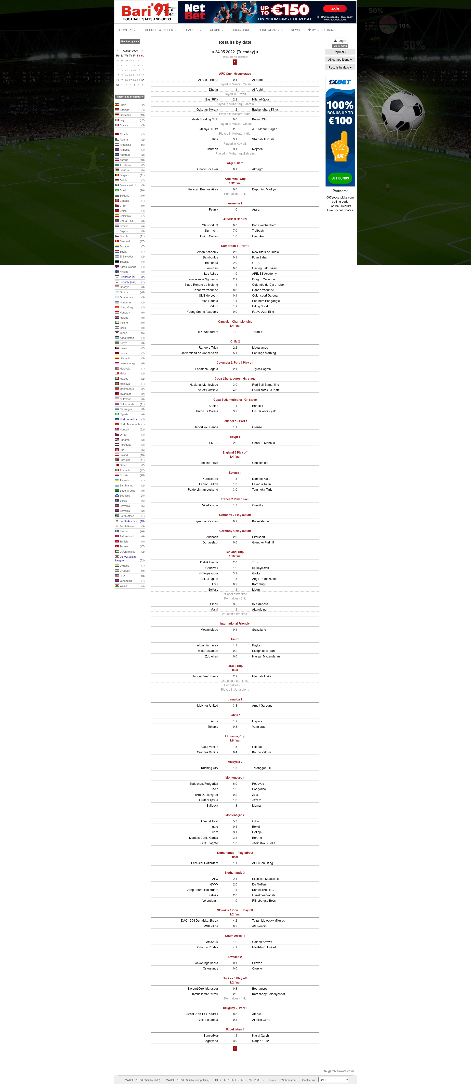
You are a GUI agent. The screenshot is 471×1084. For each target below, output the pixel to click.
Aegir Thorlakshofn (264, 578)
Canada (132, 200)
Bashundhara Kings (265, 109)
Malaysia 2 (235, 761)
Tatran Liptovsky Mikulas (268, 920)
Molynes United (207, 705)
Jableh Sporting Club (204, 119)
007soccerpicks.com (340, 197)
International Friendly (235, 623)
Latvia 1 (235, 715)
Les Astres (211, 273)
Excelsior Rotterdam (204, 863)
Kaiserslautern (262, 521)
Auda (214, 721)
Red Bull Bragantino (265, 384)
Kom (215, 832)
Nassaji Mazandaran (266, 656)
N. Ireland (132, 399)
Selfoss (213, 589)
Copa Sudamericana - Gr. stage (235, 399)
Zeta (255, 794)
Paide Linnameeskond (203, 489)
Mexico (132, 378)
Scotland (132, 495)
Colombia (132, 216)
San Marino (132, 485)
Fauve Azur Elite (263, 311)
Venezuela (132, 581)
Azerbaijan (132, 165)
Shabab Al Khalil (263, 139)
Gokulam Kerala (207, 109)
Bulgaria (132, 195)
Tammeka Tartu (262, 489)
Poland (132, 455)
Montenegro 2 (235, 815)
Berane (257, 837)
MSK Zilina (211, 926)
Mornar (257, 805)
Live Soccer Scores (340, 210)
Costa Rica (132, 221)
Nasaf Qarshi (261, 1035)
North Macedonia (132, 424)
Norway (132, 429)
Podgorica (259, 789)
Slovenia (132, 511)
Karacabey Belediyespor (268, 994)
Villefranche (210, 505)
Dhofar (213, 89)
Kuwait (132, 348)
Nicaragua (132, 409)
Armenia (132, 149)
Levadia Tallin (261, 484)
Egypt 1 (235, 436)
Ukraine (132, 565)
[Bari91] (146, 11)
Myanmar (132, 394)
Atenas (257, 1014)
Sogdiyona (211, 1041)
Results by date (339, 67)
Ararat (256, 209)
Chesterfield (260, 462)
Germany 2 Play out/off (235, 515)
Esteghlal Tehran (263, 650)
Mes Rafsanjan (208, 650)
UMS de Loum (208, 295)
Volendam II (210, 900)
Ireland (132, 322)
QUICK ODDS (241, 30)
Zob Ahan (211, 656)
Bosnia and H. (132, 185)
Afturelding (259, 609)
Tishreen (212, 149)
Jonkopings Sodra (206, 963)
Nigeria (132, 414)
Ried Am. (258, 236)
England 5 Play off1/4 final (235, 454)
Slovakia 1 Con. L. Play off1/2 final (235, 912)
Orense (257, 427)
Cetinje (257, 832)
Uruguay (132, 570)
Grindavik (211, 568)
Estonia (132, 261)
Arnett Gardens (262, 705)
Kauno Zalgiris (262, 752)
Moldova (132, 383)
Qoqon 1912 (260, 1041)
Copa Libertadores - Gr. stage (235, 378)
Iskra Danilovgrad (206, 794)
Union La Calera (207, 411)
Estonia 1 (235, 472)
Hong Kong (132, 307)
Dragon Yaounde (263, 279)
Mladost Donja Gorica (203, 837)
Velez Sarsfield (208, 390)
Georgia (132, 287)
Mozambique (209, 629)
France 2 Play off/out (235, 499)
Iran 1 (235, 639)
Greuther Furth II (263, 542)
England (132, 110)
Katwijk (213, 895)
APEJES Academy (264, 273)
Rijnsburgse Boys (264, 900)
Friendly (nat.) (132, 282)
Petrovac (258, 783)
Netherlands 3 (235, 872)
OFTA (256, 262)
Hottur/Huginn (208, 578)
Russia (132, 475)
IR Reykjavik (260, 568)
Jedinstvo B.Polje (263, 843)
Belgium (132, 175)
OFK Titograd (209, 843)
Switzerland (132, 536)
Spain (132, 105)
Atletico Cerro (261, 1019)
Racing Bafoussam (264, 268)
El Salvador (132, 256)
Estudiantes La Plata (266, 390)
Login (342, 40)
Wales (132, 586)
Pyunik (213, 209)
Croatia (132, 226)
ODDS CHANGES (271, 30)
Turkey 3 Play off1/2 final (235, 980)
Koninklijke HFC (263, 889)
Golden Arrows (262, 942)
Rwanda (132, 480)
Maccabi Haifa (261, 676)
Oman (132, 434)
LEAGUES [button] (191, 30)
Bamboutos (210, 257)
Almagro (257, 169)
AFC (215, 878)
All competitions (339, 59)
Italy (132, 120)
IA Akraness (260, 604)
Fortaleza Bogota (206, 369)
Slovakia (132, 506)
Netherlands (132, 404)
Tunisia (132, 541)
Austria (132, 160)
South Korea (132, 526)
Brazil (132, 190)
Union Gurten (209, 236)
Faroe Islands (132, 267)
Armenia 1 (235, 203)
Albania (132, 134)
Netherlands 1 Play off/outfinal (235, 854)
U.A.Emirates (132, 551)
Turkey (132, 546)
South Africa (132, 516)
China (132, 211)
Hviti (215, 584)
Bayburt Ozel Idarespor (202, 988)
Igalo (214, 826)
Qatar (132, 465)
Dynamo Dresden (206, 521)
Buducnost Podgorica (203, 783)
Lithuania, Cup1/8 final (235, 738)
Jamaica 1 (235, 699)
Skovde (257, 963)
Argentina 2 (235, 163)
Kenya (132, 343)
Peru (132, 450)
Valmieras (258, 726)
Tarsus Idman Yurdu (205, 994)
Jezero (256, 800)
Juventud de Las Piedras (201, 1014)
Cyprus (132, 231)
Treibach (258, 230)
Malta (132, 373)
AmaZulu (212, 942)
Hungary (132, 312)
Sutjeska (212, 805)
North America (132, 419)
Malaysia (132, 368)
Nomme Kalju (261, 478)
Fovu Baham (260, 257)
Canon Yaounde (263, 290)
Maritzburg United (264, 947)
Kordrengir (259, 584)
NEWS (295, 30)
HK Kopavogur (208, 573)
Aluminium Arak (207, 645)
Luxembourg (132, 363)
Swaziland (259, 629)
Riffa (215, 139)
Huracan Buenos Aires (203, 189)
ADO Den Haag (262, 863)
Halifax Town (209, 462)
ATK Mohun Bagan (264, 129)
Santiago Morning (264, 353)
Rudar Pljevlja (208, 800)
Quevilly (257, 505)
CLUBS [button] (215, 30)
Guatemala (132, 297)
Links (272, 1080)
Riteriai (257, 746)
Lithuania (132, 358)
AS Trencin (259, 926)
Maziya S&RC (208, 129)
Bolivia (132, 180)
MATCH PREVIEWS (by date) (142, 1080)
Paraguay (132, 444)
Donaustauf (210, 542)
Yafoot (214, 306)
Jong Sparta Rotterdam (202, 889)
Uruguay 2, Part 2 (235, 1008)
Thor (255, 562)
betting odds (340, 201)
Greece (132, 292)
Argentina (132, 144)
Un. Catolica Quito (264, 411)
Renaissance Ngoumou (202, 279)
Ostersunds (210, 968)
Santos (213, 405)
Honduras (132, 302)
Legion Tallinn (208, 484)
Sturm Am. (211, 230)
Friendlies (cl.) (132, 277)
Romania (132, 470)
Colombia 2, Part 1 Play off (235, 362)
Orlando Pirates (207, 947)
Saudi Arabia (132, 490)
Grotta (256, 573)
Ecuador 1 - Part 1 (235, 421)
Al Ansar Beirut (208, 79)
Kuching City (209, 768)
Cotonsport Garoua (265, 295)
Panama (132, 440)
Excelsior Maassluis (265, 878)
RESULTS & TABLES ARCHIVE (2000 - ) (239, 1080)
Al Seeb (257, 79)
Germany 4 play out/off (235, 530)
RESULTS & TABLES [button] (159, 30)
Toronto (257, 331)
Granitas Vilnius (207, 752)
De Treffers (259, 884)
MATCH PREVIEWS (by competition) (187, 1080)
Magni (256, 589)
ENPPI (213, 443)
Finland (132, 271)
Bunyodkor (211, 1035)
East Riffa (211, 99)
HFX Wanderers (207, 331)
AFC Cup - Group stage (235, 73)
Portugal (132, 460)
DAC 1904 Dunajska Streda (199, 920)
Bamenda (211, 262)
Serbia (132, 500)
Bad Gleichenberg (264, 225)
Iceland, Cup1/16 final (235, 554)
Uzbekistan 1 (235, 1029)
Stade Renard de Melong (201, 284)
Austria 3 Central (235, 219)
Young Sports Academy (202, 311)
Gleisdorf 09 (210, 225)
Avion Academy (207, 252)
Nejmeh (257, 149)
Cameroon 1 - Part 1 (235, 245)
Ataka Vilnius (209, 746)
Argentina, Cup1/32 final (235, 180)
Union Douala (208, 301)
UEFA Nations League (130, 558)
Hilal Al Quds (261, 99)
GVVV (214, 884)
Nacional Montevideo (204, 384)
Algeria (132, 139)
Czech (132, 236)
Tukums (213, 726)
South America (132, 521)
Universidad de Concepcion (199, 353)
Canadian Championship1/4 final (235, 323)
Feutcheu (212, 268)
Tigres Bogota (261, 369)
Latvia (132, 353)
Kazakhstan (132, 338)
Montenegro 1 (235, 777)
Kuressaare (210, 478)
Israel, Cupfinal (235, 668)
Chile (132, 205)
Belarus (132, 170)
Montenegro (132, 389)
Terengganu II (261, 768)
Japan (132, 333)
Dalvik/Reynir (209, 562)
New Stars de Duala (265, 252)
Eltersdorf (258, 537)
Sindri (214, 604)
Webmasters (289, 1080)
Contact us (308, 1080)
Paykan (257, 645)
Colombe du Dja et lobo (268, 284)
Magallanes (260, 347)
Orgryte (257, 968)
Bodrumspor (260, 988)
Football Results (340, 206)
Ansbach (212, 537)
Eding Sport (260, 306)
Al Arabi (257, 89)
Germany (132, 115)
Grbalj (256, 821)
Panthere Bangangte (266, 301)
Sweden (132, 531)
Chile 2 (235, 341)
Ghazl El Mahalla (263, 443)
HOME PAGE (128, 30)
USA (132, 576)
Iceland (132, 317)
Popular (339, 52)
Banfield (257, 405)
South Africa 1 (235, 935)
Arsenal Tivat (209, 821)
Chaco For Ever (207, 169)
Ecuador (132, 246)
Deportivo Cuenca (206, 427)
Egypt (132, 251)
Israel (132, 327)
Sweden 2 (235, 957)
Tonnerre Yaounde (205, 290)
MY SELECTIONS (323, 30)
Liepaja (257, 721)
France (132, 125)
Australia (132, 155)
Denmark (132, 241)
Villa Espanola (208, 1019)
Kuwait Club (260, 119)
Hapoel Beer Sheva (205, 676)
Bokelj (256, 826)
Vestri (214, 609)
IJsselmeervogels (263, 895)
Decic (214, 789)
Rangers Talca (208, 347)
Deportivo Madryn (264, 189)
